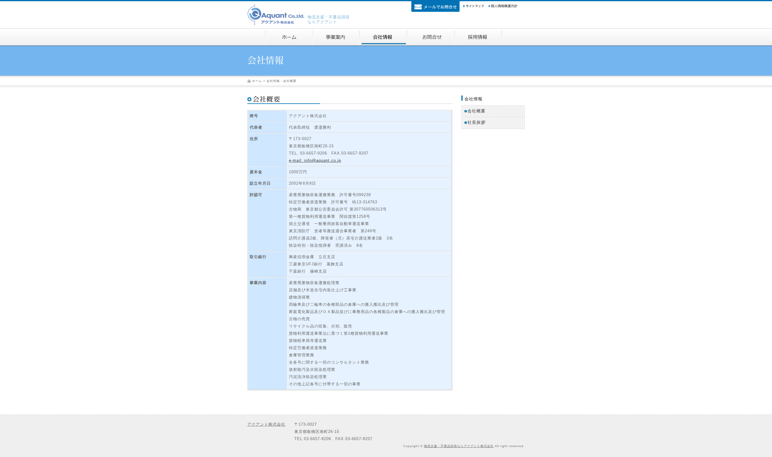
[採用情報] (478, 37)
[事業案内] (336, 37)
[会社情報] (383, 37)
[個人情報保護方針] (503, 6)
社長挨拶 (476, 122)
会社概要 (476, 111)
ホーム (257, 81)
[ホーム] (289, 37)
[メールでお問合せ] (435, 6)
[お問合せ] (431, 37)
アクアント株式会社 (266, 424)
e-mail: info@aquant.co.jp (315, 160)
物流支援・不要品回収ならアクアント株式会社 (459, 446)
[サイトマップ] (474, 6)
